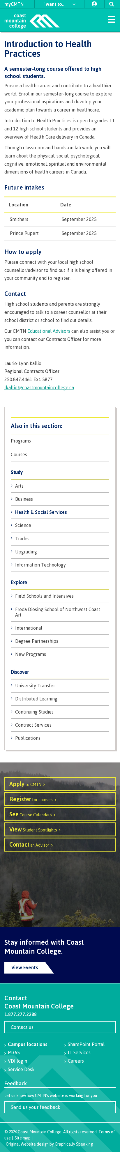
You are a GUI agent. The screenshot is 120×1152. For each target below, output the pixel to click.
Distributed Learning (36, 699)
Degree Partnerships (36, 641)
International (28, 628)
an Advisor (29, 844)
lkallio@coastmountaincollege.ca (39, 387)
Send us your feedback (35, 1107)
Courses (19, 454)
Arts (19, 486)
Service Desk (21, 1069)
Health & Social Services (41, 512)
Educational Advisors (48, 331)
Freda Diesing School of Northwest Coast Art (57, 612)
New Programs (30, 654)
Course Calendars (30, 814)
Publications (27, 738)
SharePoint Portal (86, 1044)
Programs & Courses (60, 425)
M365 (14, 1052)
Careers (76, 1061)
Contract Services (33, 725)
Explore (19, 582)
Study (17, 472)
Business (24, 499)
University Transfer (35, 686)
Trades (22, 539)
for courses (31, 799)
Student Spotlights (33, 829)
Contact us (22, 1027)
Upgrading (26, 552)
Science (23, 525)
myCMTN (14, 4)
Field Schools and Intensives (44, 596)
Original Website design (27, 1144)
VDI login (17, 1061)
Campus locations (27, 1044)
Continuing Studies (34, 712)
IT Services (79, 1052)
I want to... (55, 4)
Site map (23, 1137)
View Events (24, 967)
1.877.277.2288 (20, 1014)
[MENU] (111, 19)
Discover (20, 672)
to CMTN (25, 784)
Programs (21, 441)
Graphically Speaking (74, 1144)
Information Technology (40, 565)
